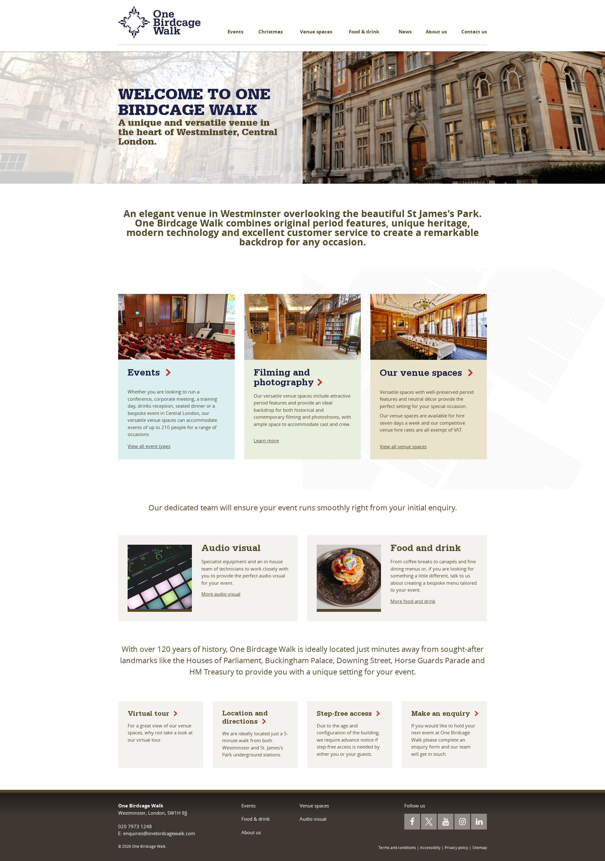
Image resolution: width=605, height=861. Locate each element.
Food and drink (425, 549)
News (405, 31)
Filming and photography (284, 378)
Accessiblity (430, 847)
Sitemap (479, 847)
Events (235, 31)
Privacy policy (456, 847)
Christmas (270, 31)
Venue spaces (316, 31)
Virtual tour (149, 714)
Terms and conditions (397, 847)
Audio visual (231, 549)
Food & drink (364, 31)
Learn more (266, 440)
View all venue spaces (403, 446)
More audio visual (220, 594)
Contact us (474, 31)
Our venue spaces (422, 374)
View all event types (149, 446)
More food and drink (412, 601)
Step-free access (345, 714)
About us (436, 31)
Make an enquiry (441, 714)
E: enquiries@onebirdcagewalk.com (156, 833)
